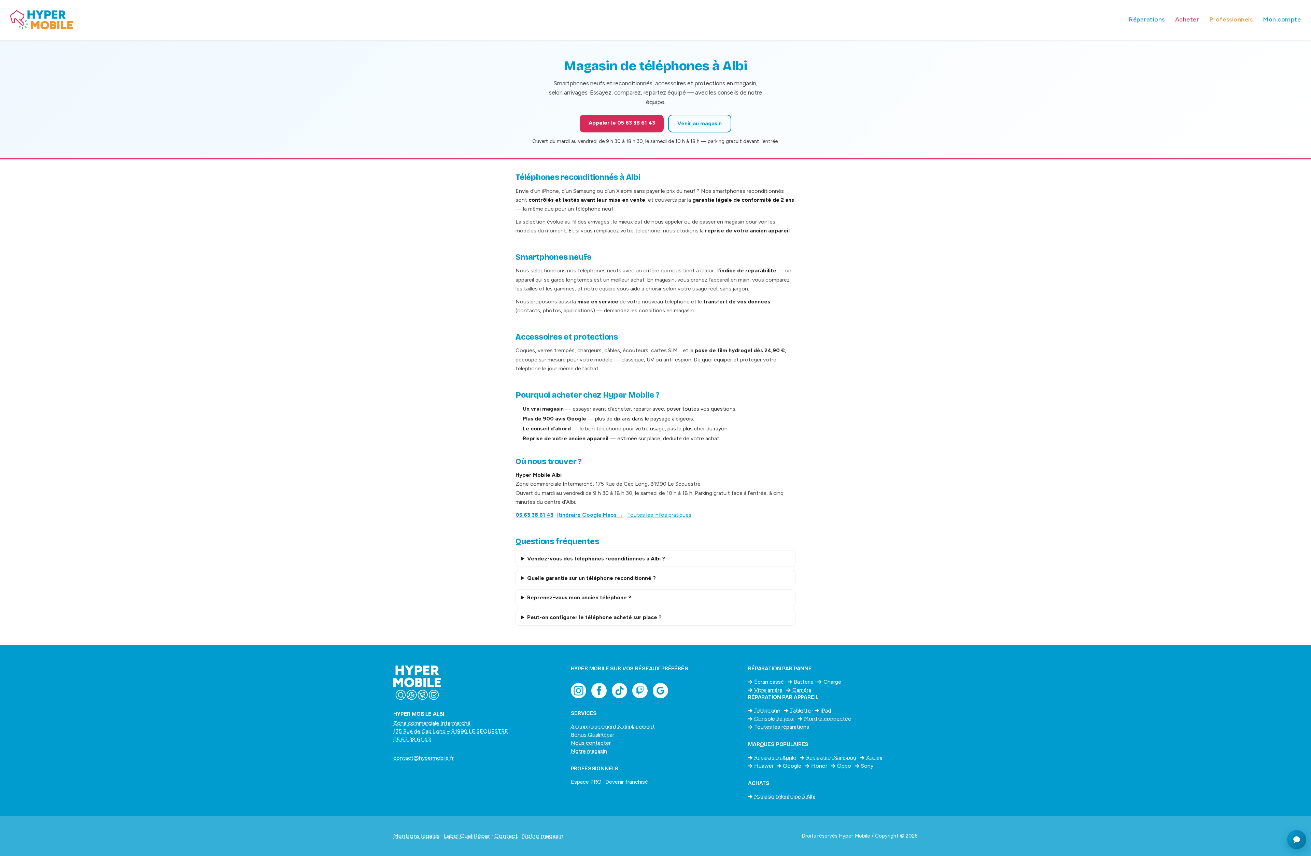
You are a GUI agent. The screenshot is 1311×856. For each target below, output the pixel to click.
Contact (506, 836)
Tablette (800, 710)
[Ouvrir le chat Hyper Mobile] (1296, 839)
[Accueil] (564, 19)
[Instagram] (578, 690)
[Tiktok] (619, 690)
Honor (819, 765)
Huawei (763, 765)
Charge (832, 682)
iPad (826, 710)
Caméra (801, 690)
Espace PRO (586, 782)
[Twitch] (640, 690)
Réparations (1147, 19)
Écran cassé (769, 682)
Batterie (804, 682)
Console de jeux (774, 718)
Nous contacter (591, 743)
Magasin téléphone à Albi (784, 796)
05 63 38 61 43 (534, 515)
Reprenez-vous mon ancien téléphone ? (579, 597)
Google (792, 765)
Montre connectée (827, 718)
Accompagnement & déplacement (613, 726)
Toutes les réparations (781, 727)
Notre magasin (589, 751)
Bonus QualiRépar (592, 734)
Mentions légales (416, 836)
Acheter (1187, 19)
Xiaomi (874, 757)
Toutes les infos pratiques (659, 515)
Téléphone (767, 710)
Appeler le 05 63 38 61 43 (622, 122)
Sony (867, 765)
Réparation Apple (775, 757)
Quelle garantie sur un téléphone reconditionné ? (591, 578)
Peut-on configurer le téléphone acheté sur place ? (594, 617)
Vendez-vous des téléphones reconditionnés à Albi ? (596, 558)
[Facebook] (599, 690)
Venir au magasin (699, 123)
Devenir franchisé (626, 782)
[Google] (660, 690)
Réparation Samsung (831, 757)
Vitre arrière (768, 690)
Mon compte (1282, 19)
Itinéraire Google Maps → (590, 515)
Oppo (844, 765)
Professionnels (1231, 19)
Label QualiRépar (467, 836)
